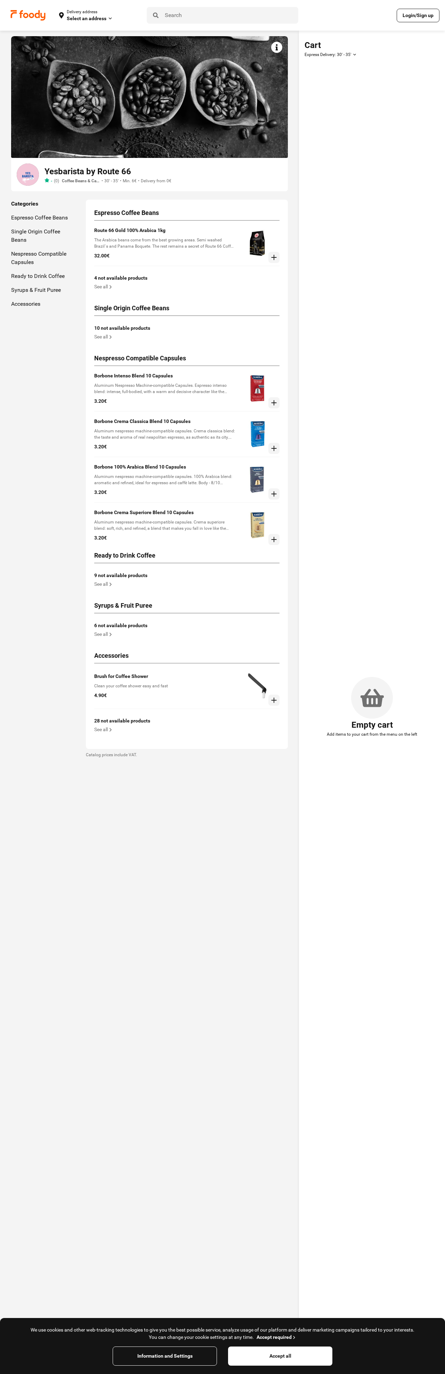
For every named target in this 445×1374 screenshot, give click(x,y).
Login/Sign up (418, 15)
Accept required (274, 1337)
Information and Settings (165, 1356)
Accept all (280, 1356)
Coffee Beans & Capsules (81, 180)
